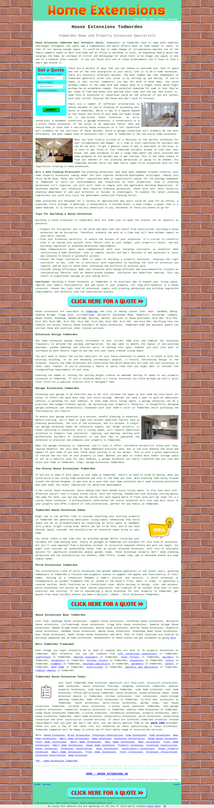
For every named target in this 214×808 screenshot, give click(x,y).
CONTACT (160, 19)
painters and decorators (141, 667)
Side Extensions (136, 735)
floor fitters (130, 657)
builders (136, 150)
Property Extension (130, 745)
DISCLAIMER (172, 19)
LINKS (143, 19)
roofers (169, 664)
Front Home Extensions (51, 742)
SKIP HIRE (57, 667)
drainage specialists (96, 664)
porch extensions (150, 716)
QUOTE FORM (158, 723)
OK (164, 806)
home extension (167, 71)
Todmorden (92, 311)
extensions (62, 175)
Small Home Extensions (74, 738)
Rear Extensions (149, 742)
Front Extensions (131, 752)
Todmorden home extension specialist (98, 683)
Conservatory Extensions (138, 748)
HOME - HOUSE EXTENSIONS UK (107, 773)
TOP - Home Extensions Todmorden (57, 761)
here (173, 638)
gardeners (137, 664)
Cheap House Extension (162, 738)
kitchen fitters (97, 660)
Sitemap (37, 784)
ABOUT (151, 19)
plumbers (56, 664)
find (45, 621)
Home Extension (101, 738)
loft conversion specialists (137, 654)
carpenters (58, 660)
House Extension (54, 735)
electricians (95, 667)
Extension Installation (129, 738)
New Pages (47, 784)
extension (91, 134)
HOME (136, 19)
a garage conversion (127, 131)
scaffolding (43, 657)
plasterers (137, 660)
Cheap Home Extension (100, 745)
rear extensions (146, 696)
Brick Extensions (79, 735)
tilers (170, 660)
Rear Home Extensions (119, 742)
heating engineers (86, 657)
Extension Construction (108, 735)
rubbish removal (46, 670)
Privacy (177, 784)
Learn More (153, 806)
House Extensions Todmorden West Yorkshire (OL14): (70, 42)
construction (73, 719)
